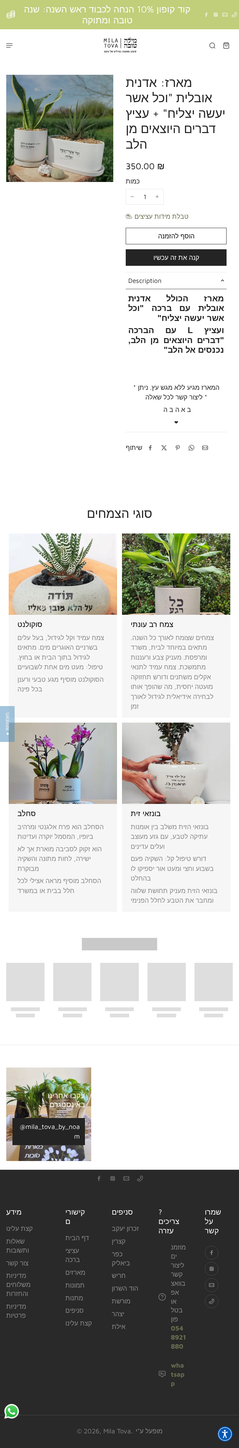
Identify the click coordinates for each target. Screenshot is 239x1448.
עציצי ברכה (72, 1255)
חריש (119, 1275)
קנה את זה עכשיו (176, 257)
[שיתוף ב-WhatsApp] (191, 448)
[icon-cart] (226, 45)
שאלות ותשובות (17, 1245)
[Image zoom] (59, 128)
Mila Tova (117, 1431)
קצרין (118, 1241)
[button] (176, 236)
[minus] (132, 196)
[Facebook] (206, 14)
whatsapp (178, 1374)
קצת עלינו (19, 1228)
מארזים (75, 1272)
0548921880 (178, 1337)
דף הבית (77, 1237)
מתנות (74, 1298)
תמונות (75, 1285)
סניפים (74, 1310)
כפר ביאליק (121, 1258)
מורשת (121, 1301)
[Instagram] (215, 14)
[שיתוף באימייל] (205, 448)
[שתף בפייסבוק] (150, 448)
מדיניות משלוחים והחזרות (18, 1284)
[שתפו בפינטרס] (178, 448)
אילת (118, 1326)
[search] (212, 45)
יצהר (118, 1313)
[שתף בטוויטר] (164, 448)
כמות (133, 181)
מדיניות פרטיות (16, 1310)
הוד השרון (125, 1288)
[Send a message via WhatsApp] (11, 1411)
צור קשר (17, 1263)
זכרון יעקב (125, 1228)
